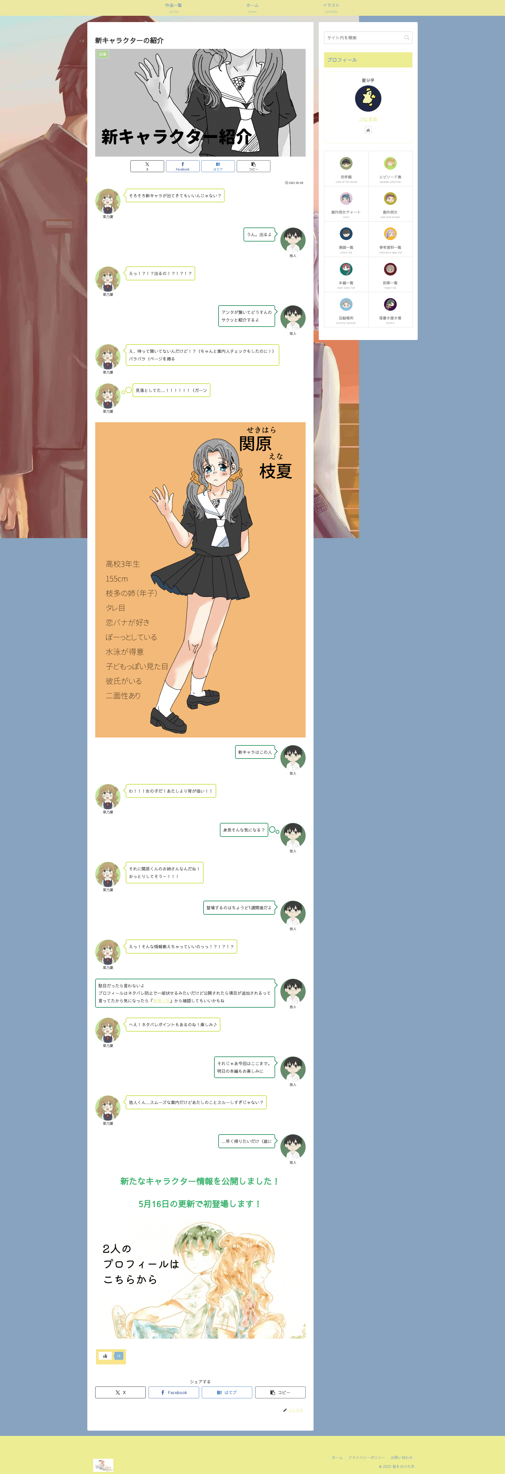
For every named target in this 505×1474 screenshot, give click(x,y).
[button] (253, 166)
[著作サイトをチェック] (368, 130)
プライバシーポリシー (366, 1457)
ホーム (337, 1457)
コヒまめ (368, 119)
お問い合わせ (402, 1457)
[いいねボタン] (105, 1356)
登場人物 (161, 1000)
